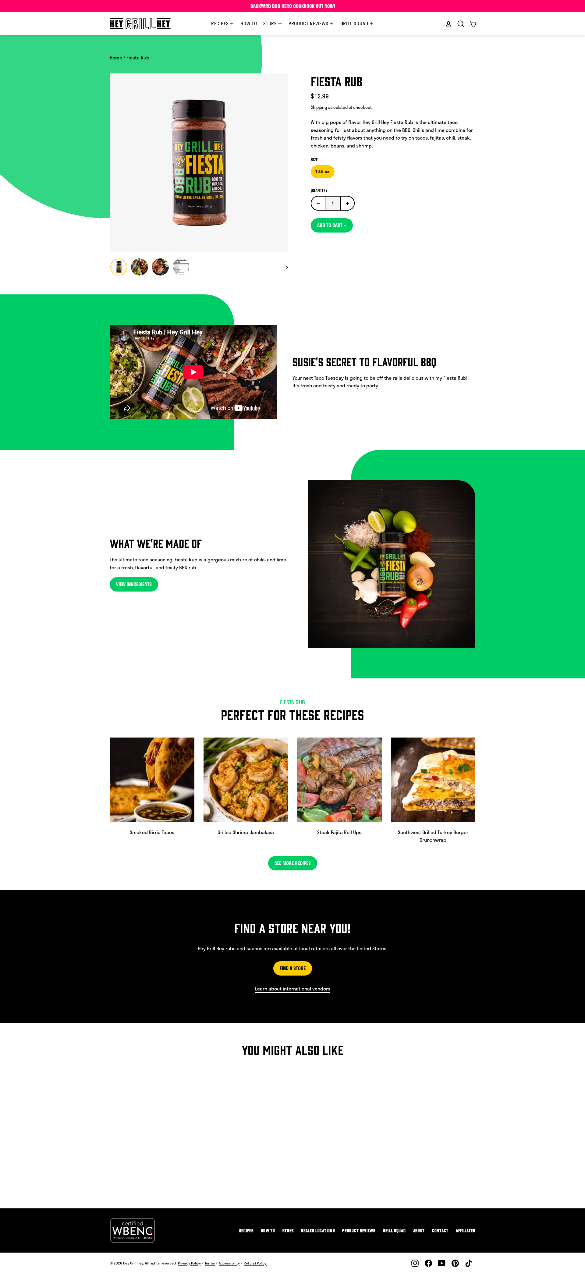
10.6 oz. (322, 171)
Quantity (319, 190)
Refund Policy (255, 1263)
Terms (210, 1263)
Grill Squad (355, 23)
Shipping (319, 107)
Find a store (293, 968)
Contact (440, 1230)
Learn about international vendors (292, 988)
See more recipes (293, 863)
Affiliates (465, 1230)
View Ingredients (134, 584)
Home (116, 57)
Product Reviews (309, 23)
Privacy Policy (189, 1263)
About (419, 1230)
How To (268, 1230)
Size (314, 159)
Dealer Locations (318, 1230)
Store (270, 23)
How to (248, 23)
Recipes (220, 23)
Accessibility (229, 1263)
